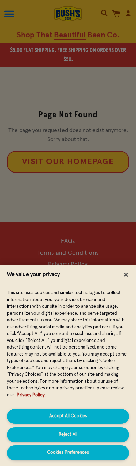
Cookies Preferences (68, 452)
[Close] (126, 274)
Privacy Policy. (31, 395)
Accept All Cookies (68, 416)
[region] (68, 365)
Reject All (68, 434)
